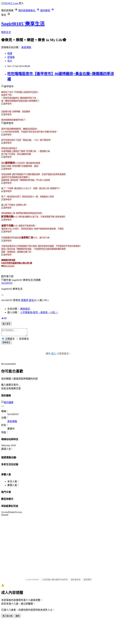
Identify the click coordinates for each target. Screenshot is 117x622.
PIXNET (35, 579)
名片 (9, 61)
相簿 (9, 53)
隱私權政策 (76, 579)
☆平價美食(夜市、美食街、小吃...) (39, 312)
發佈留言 (6, 342)
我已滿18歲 (7, 616)
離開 (18, 616)
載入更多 (6, 324)
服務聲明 (87, 579)
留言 (31, 300)
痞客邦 (24, 300)
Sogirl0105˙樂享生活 (23, 23)
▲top (4, 318)
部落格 (11, 57)
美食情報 (26, 47)
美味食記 (25, 308)
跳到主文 (6, 32)
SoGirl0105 (6, 283)
